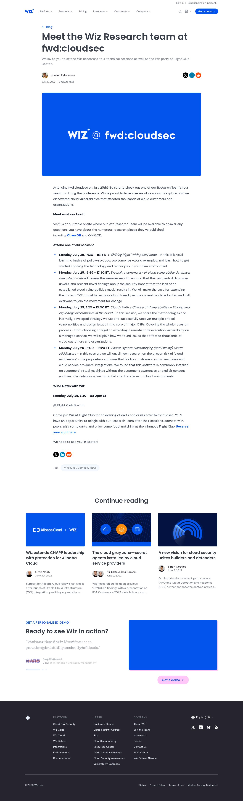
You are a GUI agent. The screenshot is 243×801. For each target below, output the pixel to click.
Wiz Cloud (59, 735)
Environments (61, 752)
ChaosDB (74, 235)
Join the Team (142, 729)
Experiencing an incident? (202, 2)
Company (142, 11)
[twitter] (185, 75)
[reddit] (198, 75)
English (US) (203, 717)
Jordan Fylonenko (63, 75)
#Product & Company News (80, 467)
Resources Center (104, 746)
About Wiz (140, 724)
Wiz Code (58, 729)
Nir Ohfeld (113, 572)
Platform (44, 11)
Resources (99, 11)
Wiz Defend (60, 741)
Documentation (62, 758)
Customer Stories (103, 724)
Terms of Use (176, 785)
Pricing (83, 11)
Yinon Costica (177, 566)
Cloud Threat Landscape (108, 752)
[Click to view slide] (33, 669)
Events (137, 741)
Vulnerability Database (107, 763)
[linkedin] (192, 75)
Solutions (64, 11)
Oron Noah (42, 572)
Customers (120, 11)
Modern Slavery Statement (202, 785)
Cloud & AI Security (64, 724)
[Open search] (180, 11)
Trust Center (141, 752)
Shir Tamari (128, 572)
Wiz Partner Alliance (145, 758)
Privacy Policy (157, 785)
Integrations (60, 746)
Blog (49, 27)
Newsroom (140, 735)
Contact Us (140, 746)
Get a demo (205, 11)
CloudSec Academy (105, 741)
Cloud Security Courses (107, 729)
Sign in (180, 2)
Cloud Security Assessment (109, 758)
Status (142, 785)
